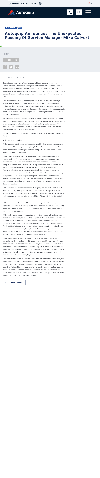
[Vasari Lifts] (33, 3)
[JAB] (40, 3)
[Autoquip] (14, 3)
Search (78, 10)
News (20, 28)
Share (6, 54)
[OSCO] (24, 3)
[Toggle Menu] (88, 12)
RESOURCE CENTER (11, 28)
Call (68, 10)
